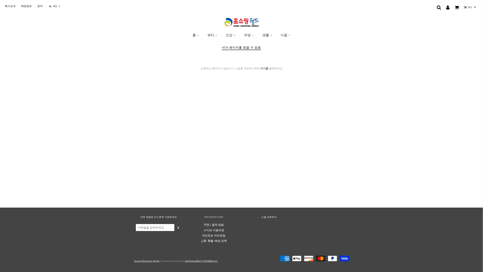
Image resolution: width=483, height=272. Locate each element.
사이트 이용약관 (214, 230)
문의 (40, 6)
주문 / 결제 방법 (214, 224)
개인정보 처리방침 (213, 235)
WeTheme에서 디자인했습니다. (201, 261)
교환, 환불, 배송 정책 (214, 241)
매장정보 (26, 6)
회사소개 (10, 6)
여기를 (264, 68)
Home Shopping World (146, 261)
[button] (469, 7)
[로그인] (445, 7)
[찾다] (436, 7)
